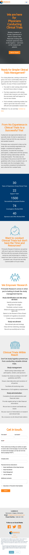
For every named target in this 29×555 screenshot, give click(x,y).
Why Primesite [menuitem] (14, 537)
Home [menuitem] (14, 535)
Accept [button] (11, 552)
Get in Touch (14, 52)
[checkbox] (14, 471)
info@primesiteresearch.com (16, 515)
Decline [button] (17, 552)
